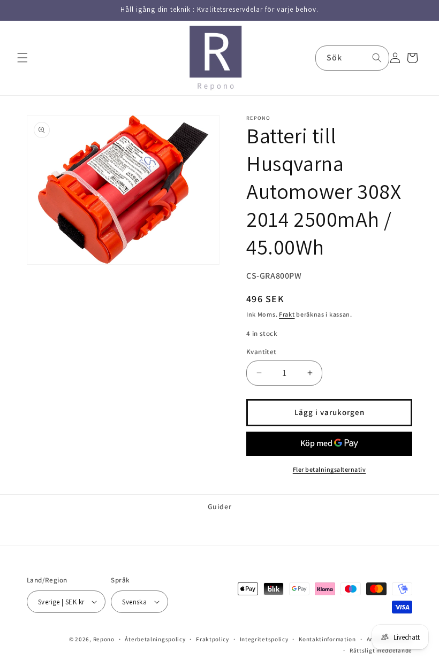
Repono (104, 639)
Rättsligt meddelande (381, 650)
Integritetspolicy (264, 639)
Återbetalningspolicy (155, 639)
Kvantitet (261, 351)
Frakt (287, 314)
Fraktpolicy (212, 639)
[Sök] (377, 58)
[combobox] (352, 58)
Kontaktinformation (327, 639)
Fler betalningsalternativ (329, 469)
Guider (220, 506)
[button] (22, 58)
